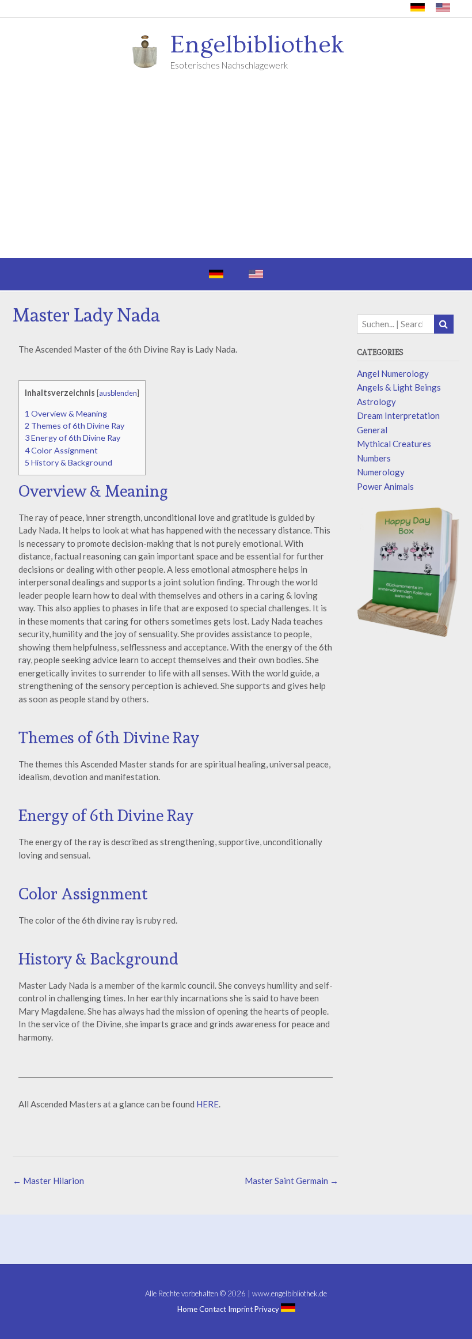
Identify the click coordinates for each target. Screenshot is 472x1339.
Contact (212, 1309)
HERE (207, 1104)
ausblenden (118, 393)
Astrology (376, 401)
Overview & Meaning (66, 413)
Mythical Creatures (394, 443)
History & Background (68, 462)
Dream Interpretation (398, 415)
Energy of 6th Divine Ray (72, 437)
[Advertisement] (236, 171)
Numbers (374, 458)
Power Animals (385, 486)
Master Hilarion (48, 1180)
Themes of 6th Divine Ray (74, 425)
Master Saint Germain (291, 1180)
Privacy (266, 1309)
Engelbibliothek (257, 44)
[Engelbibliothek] (148, 50)
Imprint (240, 1309)
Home (187, 1309)
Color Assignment (61, 450)
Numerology (381, 472)
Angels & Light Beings (399, 387)
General (372, 430)
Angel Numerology (393, 373)
